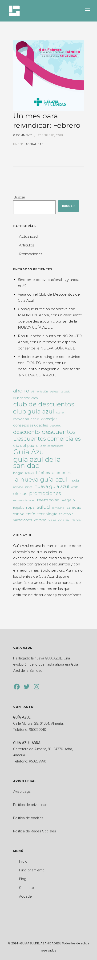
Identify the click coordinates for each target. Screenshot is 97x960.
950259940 (37, 730)
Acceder (26, 896)
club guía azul (33, 411)
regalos (18, 507)
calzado (65, 391)
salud (43, 507)
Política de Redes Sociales (34, 831)
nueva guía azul (51, 486)
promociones (45, 493)
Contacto (26, 888)
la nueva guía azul (40, 479)
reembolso (48, 500)
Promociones (30, 254)
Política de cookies (28, 818)
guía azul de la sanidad (37, 462)
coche (60, 412)
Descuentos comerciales (47, 439)
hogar (18, 473)
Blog (22, 879)
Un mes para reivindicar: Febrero (46, 121)
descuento (26, 432)
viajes (52, 520)
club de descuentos (43, 404)
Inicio (23, 861)
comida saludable (26, 419)
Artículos (26, 245)
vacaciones (22, 520)
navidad (18, 487)
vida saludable (69, 520)
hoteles (29, 473)
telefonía (66, 514)
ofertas (20, 493)
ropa (30, 507)
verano (40, 520)
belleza (54, 391)
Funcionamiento (31, 870)
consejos (49, 419)
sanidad (74, 507)
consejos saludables (30, 425)
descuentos (59, 432)
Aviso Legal (22, 791)
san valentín (24, 514)
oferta (74, 487)
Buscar (19, 197)
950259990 (37, 761)
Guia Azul (29, 452)
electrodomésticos (51, 446)
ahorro (21, 391)
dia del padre (25, 445)
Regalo (68, 500)
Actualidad (34, 144)
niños (28, 487)
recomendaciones (24, 500)
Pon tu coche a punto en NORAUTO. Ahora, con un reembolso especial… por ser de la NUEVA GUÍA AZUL (50, 342)
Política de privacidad (30, 805)
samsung (58, 507)
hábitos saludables (53, 472)
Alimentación (39, 391)
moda (74, 480)
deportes (55, 425)
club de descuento (25, 398)
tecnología (47, 514)
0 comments (23, 135)
